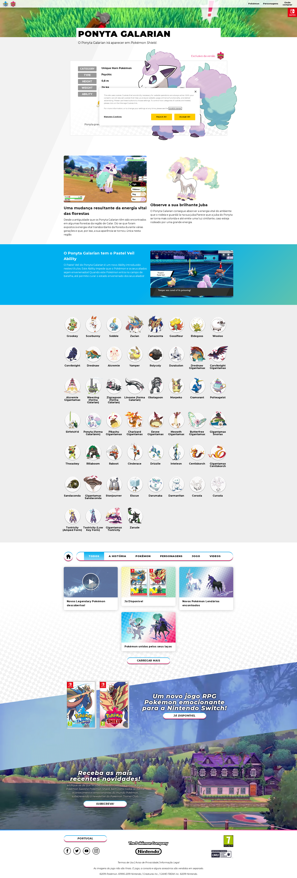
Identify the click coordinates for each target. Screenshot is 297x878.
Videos (215, 556)
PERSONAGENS (171, 556)
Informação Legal (169, 862)
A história (117, 556)
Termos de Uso (126, 862)
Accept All (184, 117)
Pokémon (143, 556)
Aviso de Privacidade (147, 862)
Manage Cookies (113, 117)
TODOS (94, 556)
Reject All (161, 117)
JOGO (196, 556)
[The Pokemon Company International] (148, 843)
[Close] (195, 91)
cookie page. (175, 108)
